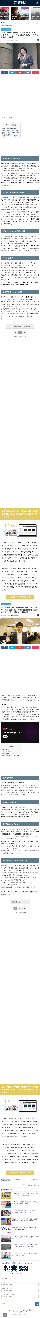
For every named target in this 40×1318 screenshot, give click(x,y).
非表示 (13, 125)
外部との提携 (6, 134)
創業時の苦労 (6, 749)
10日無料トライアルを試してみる (20, 597)
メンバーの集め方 (7, 751)
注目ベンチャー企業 (6, 29)
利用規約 (23, 1310)
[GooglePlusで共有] (20, 72)
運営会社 (29, 1310)
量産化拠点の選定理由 (9, 128)
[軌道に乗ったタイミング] (20, 904)
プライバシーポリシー (14, 1310)
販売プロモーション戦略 (9, 136)
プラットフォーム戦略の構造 (10, 132)
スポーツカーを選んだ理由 (10, 130)
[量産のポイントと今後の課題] (23, 328)
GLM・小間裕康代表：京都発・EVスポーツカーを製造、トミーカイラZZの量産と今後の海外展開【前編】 (19, 1180)
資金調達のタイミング (9, 753)
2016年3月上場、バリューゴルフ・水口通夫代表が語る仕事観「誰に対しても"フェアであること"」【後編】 (20, 1185)
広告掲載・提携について (20, 1311)
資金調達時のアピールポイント (11, 755)
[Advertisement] (20, 96)
